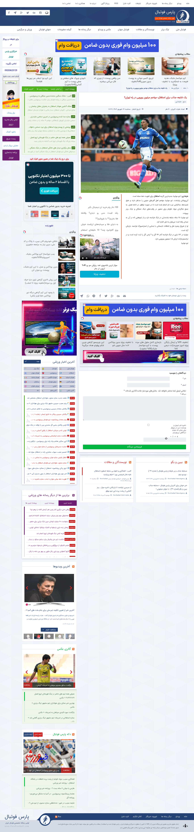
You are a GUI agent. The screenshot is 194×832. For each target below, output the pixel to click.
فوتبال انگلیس (52, 377)
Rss (59, 816)
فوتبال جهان (123, 29)
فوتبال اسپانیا (70, 377)
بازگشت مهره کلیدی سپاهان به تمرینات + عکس (56, 712)
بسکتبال (36, 382)
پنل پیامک (11, 112)
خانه (187, 3)
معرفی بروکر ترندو (11, 145)
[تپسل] (56, 40)
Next (71, 588)
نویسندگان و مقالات (145, 29)
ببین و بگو (177, 462)
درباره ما (93, 3)
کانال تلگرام (137, 816)
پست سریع (10, 138)
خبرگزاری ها (175, 88)
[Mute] (86, 258)
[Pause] (83, 258)
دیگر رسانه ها (167, 3)
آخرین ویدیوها (61, 566)
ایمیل (183, 385)
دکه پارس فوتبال (62, 734)
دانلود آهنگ (11, 131)
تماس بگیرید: (11, 63)
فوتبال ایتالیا (35, 377)
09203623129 (11, 70)
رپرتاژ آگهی (105, 3)
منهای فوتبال (45, 29)
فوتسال (54, 368)
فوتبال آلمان (70, 382)
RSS (116, 3)
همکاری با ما (80, 3)
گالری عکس (70, 390)
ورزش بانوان (35, 386)
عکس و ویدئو (104, 29)
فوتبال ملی (181, 29)
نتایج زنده (49, 225)
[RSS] (187, 462)
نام (184, 378)
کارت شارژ (127, 3)
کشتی (55, 386)
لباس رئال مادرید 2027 (11, 122)
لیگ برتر (165, 29)
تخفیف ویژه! (99, 274)
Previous (27, 588)
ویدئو (179, 3)
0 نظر (167, 109)
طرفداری (172, 289)
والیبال (72, 386)
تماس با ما (66, 3)
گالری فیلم (53, 390)
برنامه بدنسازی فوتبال (11, 155)
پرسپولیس (53, 373)
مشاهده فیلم (49, 629)
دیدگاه (183, 394)
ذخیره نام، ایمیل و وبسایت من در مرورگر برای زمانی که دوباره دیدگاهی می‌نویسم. (178, 429)
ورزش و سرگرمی (24, 29)
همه (38, 361)
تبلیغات (138, 3)
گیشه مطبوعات (64, 29)
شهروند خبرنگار (151, 3)
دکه (38, 390)
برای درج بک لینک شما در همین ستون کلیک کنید (49, 158)
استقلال (71, 373)
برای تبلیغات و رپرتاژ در (11, 42)
